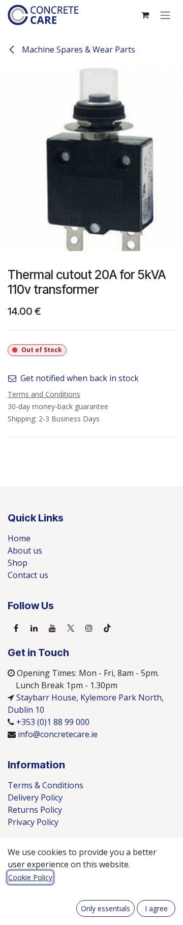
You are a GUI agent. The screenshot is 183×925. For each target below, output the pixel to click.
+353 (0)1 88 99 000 (52, 722)
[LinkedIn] (34, 628)
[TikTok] (107, 628)
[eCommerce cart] (145, 15)
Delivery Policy (35, 797)
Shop (17, 562)
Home (19, 538)
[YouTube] (52, 628)
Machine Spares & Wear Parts (77, 49)
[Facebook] (16, 628)
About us (25, 550)
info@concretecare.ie (58, 734)
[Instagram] (89, 628)
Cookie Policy (30, 877)
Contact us (28, 575)
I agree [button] (156, 908)
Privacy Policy (33, 822)
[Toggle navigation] (165, 15)
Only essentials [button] (105, 908)
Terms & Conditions (45, 785)
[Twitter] (71, 628)
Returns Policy (35, 809)
